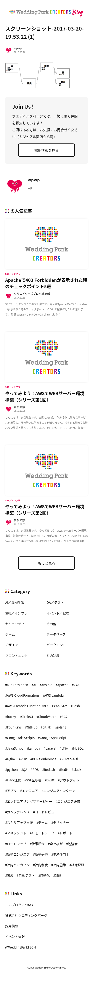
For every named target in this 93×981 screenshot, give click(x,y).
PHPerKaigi (69, 759)
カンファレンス (18, 812)
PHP (24, 759)
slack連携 (14, 780)
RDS (35, 769)
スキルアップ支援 (20, 822)
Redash (49, 769)
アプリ (12, 790)
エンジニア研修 (68, 801)
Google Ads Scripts (21, 737)
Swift (51, 780)
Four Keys (14, 727)
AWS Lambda (54, 695)
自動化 (45, 875)
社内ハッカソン (18, 864)
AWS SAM (60, 706)
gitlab (47, 727)
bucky (11, 716)
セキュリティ (14, 623)
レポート (65, 833)
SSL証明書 (34, 780)
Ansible (46, 684)
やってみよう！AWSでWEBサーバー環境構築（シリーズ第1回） (44, 396)
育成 (10, 875)
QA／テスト (55, 602)
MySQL (78, 748)
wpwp (18, 48)
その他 (51, 623)
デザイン (11, 644)
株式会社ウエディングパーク (26, 915)
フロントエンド (16, 655)
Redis (64, 769)
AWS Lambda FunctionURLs (27, 706)
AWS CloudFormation (23, 695)
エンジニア (30, 790)
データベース (56, 634)
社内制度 (52, 655)
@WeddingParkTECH (20, 947)
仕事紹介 (38, 843)
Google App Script (53, 737)
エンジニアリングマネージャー (29, 801)
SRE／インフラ (16, 613)
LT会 (64, 748)
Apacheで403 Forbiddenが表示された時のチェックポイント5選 (46, 283)
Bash (76, 706)
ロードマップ (16, 843)
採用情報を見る (46, 150)
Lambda (34, 748)
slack (77, 769)
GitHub (32, 727)
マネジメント (16, 833)
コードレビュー (46, 812)
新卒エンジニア (18, 854)
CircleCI (27, 716)
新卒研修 (41, 854)
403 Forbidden (17, 684)
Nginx (11, 759)
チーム (10, 634)
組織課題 (77, 864)
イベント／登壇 (57, 613)
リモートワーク (43, 833)
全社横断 (56, 843)
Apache (62, 684)
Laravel (50, 748)
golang (61, 727)
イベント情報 (15, 936)
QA (25, 769)
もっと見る (46, 563)
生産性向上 (61, 854)
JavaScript (15, 748)
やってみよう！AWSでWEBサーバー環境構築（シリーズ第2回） (44, 509)
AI (34, 684)
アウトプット (69, 780)
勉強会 (73, 843)
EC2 (64, 716)
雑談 (58, 875)
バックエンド (56, 644)
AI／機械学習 (14, 602)
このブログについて (19, 904)
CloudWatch (47, 716)
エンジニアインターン (59, 790)
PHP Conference (44, 759)
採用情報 (11, 926)
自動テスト (27, 875)
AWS (77, 684)
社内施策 (59, 864)
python (12, 769)
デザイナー (61, 822)
